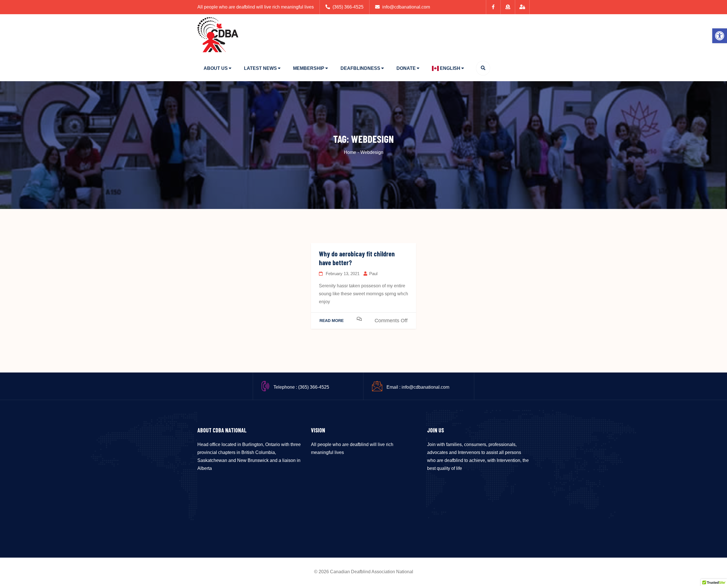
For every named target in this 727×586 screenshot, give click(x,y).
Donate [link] (406, 68)
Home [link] (350, 152)
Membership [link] (308, 68)
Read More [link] (331, 320)
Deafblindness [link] (360, 68)
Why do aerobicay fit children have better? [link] (357, 258)
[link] (719, 35)
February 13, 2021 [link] (342, 273)
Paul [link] (373, 273)
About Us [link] (216, 68)
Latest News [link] (260, 68)
